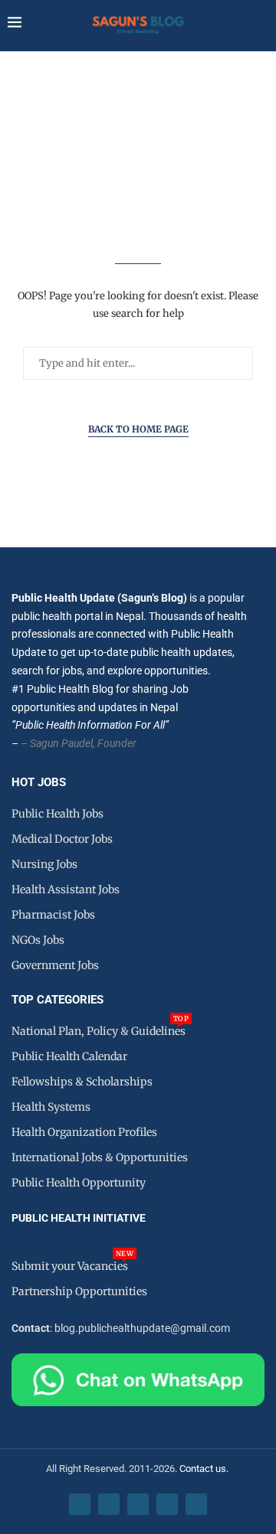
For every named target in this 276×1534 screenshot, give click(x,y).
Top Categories (58, 1000)
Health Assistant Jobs (66, 889)
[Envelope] (196, 1504)
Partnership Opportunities (79, 1291)
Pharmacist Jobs (53, 914)
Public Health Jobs (58, 813)
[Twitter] (109, 1504)
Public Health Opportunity (79, 1182)
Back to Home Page (138, 429)
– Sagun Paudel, (58, 743)
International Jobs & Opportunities (100, 1157)
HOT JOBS (39, 782)
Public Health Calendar (69, 1056)
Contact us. (205, 1468)
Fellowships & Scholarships (82, 1081)
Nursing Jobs (44, 864)
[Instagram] (138, 1504)
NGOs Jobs (38, 940)
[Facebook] (79, 1504)
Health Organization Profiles (84, 1132)
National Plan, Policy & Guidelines (99, 1031)
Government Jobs (55, 965)
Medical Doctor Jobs (62, 839)
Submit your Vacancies (70, 1266)
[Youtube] (167, 1504)
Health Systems (51, 1107)
